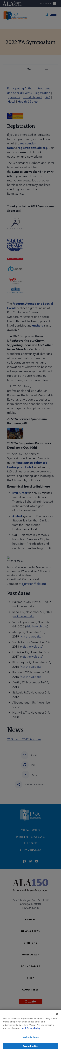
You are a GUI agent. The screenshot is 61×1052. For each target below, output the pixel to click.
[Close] (57, 1013)
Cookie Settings (30, 1036)
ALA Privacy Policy (31, 1028)
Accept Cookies (30, 1046)
